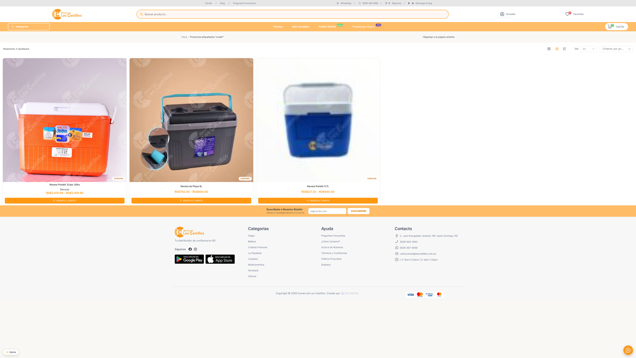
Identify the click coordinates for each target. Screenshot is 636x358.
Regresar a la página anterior (439, 36)
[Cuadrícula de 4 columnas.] (557, 49)
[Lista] (565, 49)
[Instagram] (195, 249)
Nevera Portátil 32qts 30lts (65, 184)
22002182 (372, 178)
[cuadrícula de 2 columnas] (549, 49)
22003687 (245, 178)
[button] (507, 14)
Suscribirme (358, 211)
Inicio (184, 36)
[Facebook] (190, 249)
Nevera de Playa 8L (191, 186)
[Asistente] (628, 350)
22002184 (118, 178)
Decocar (64, 189)
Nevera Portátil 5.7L (318, 186)
